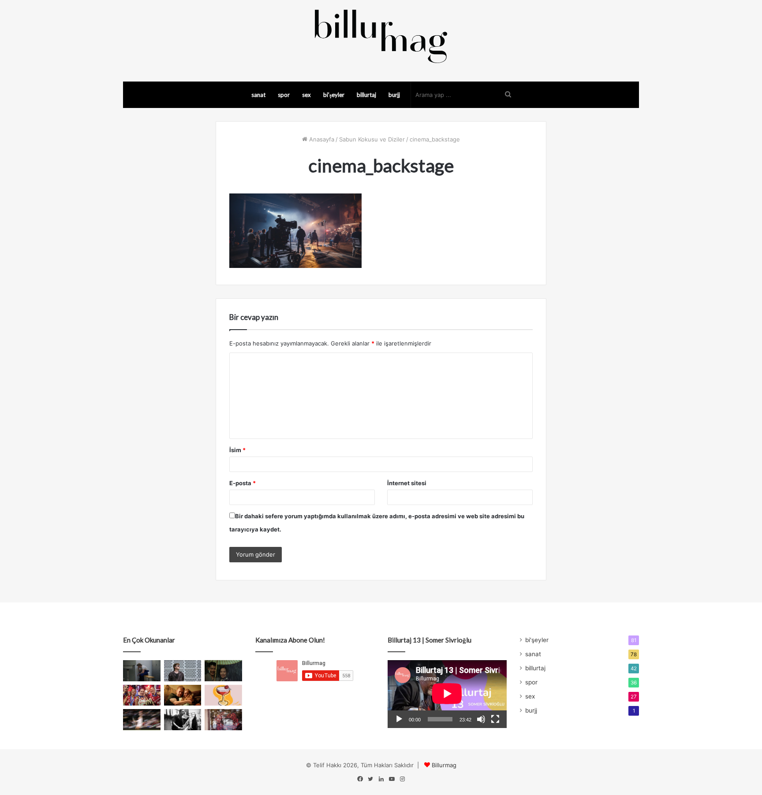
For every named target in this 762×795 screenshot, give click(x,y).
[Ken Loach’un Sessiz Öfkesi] (183, 695)
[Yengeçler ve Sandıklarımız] (223, 719)
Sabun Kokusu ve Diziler (372, 139)
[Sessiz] (481, 719)
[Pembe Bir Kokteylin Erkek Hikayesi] (223, 695)
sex (306, 94)
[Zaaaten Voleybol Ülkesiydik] (142, 695)
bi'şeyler (537, 639)
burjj (394, 94)
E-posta (242, 483)
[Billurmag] (381, 36)
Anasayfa (320, 139)
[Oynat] (399, 719)
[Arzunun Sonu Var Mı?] (223, 670)
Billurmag (444, 765)
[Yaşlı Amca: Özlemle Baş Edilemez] (183, 670)
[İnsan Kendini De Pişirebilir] (142, 670)
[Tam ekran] (495, 719)
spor (284, 94)
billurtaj (366, 94)
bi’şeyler (333, 94)
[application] (447, 694)
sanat (258, 94)
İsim (237, 449)
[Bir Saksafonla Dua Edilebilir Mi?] (183, 719)
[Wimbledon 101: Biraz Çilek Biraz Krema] (142, 719)
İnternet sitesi (406, 483)
